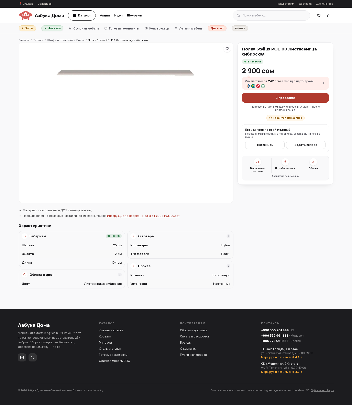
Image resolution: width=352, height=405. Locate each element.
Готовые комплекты (124, 28)
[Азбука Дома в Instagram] (22, 357)
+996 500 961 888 (275, 330)
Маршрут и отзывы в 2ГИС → (281, 357)
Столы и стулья (110, 348)
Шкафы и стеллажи (60, 40)
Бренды (185, 342)
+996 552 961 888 (274, 335)
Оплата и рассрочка (194, 336)
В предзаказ (285, 97)
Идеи (118, 15)
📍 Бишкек (26, 3)
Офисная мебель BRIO (114, 360)
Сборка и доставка (193, 330)
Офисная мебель (86, 28)
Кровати (105, 336)
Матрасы (105, 342)
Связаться (45, 3)
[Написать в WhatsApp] (33, 357)
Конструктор (159, 28)
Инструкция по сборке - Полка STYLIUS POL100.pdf (143, 215)
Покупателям (285, 3)
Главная (24, 40)
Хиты (29, 28)
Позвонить (265, 144)
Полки (80, 40)
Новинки (54, 28)
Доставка (305, 3)
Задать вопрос (306, 144)
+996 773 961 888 (274, 341)
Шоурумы (135, 15)
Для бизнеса (324, 3)
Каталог (84, 15)
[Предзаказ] (328, 15)
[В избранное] (227, 48)
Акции (105, 15)
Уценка (239, 28)
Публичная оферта (193, 354)
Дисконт (217, 28)
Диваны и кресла (111, 330)
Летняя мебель (190, 28)
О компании (188, 348)
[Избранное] (318, 15)
